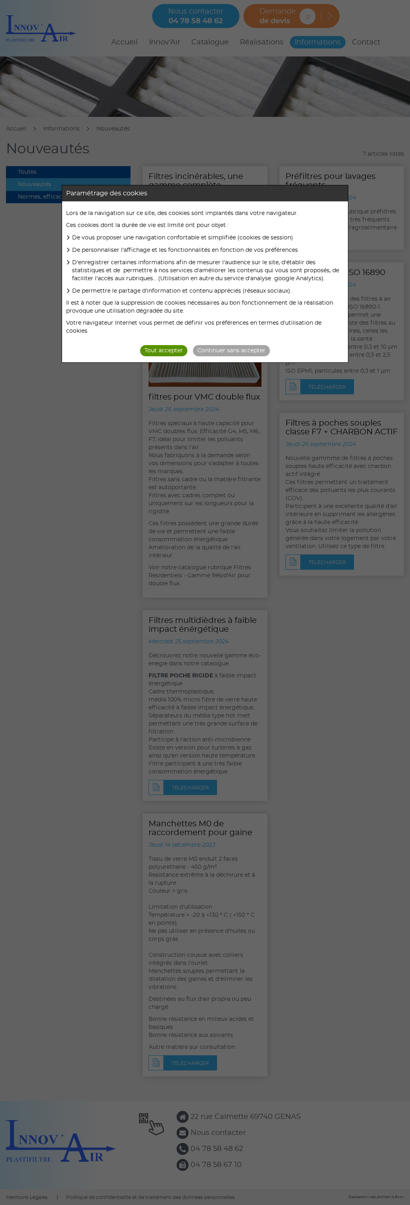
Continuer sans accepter (231, 350)
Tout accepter (164, 350)
